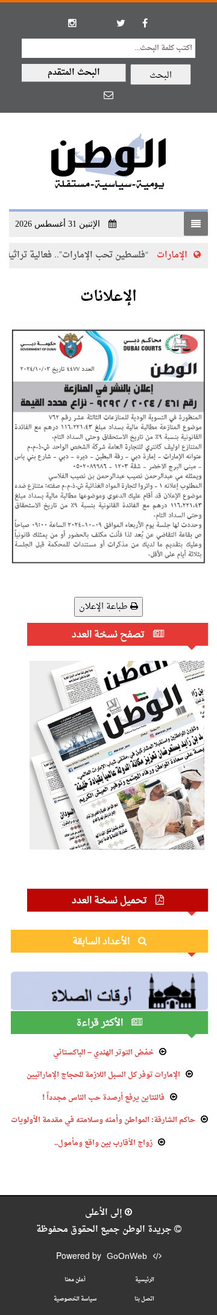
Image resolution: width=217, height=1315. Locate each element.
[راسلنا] (108, 95)
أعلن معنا (75, 1280)
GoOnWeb (127, 1257)
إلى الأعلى (105, 1213)
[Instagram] (72, 23)
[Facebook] (145, 23)
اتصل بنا (144, 1299)
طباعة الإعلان (104, 607)
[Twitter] (120, 23)
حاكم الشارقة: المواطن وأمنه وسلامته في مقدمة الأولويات (103, 1120)
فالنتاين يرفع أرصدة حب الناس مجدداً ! (103, 1098)
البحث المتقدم (74, 73)
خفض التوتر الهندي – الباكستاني (103, 1052)
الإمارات (183, 255)
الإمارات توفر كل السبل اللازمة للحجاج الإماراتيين (103, 1075)
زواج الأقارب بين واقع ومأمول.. (103, 1143)
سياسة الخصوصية (75, 1299)
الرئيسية (144, 1280)
